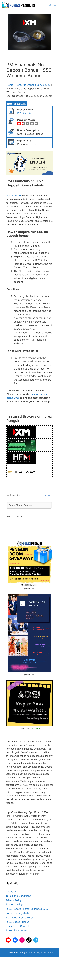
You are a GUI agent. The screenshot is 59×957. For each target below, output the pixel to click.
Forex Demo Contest (17, 926)
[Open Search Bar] (50, 5)
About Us (11, 891)
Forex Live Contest (16, 930)
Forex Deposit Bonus (17, 921)
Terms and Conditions (18, 895)
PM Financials (25, 113)
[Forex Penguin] (19, 5)
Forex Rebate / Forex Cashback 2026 (27, 908)
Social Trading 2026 (17, 913)
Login (49, 495)
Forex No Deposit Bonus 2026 (33, 84)
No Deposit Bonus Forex (19, 917)
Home (9, 84)
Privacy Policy (13, 900)
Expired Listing (14, 904)
